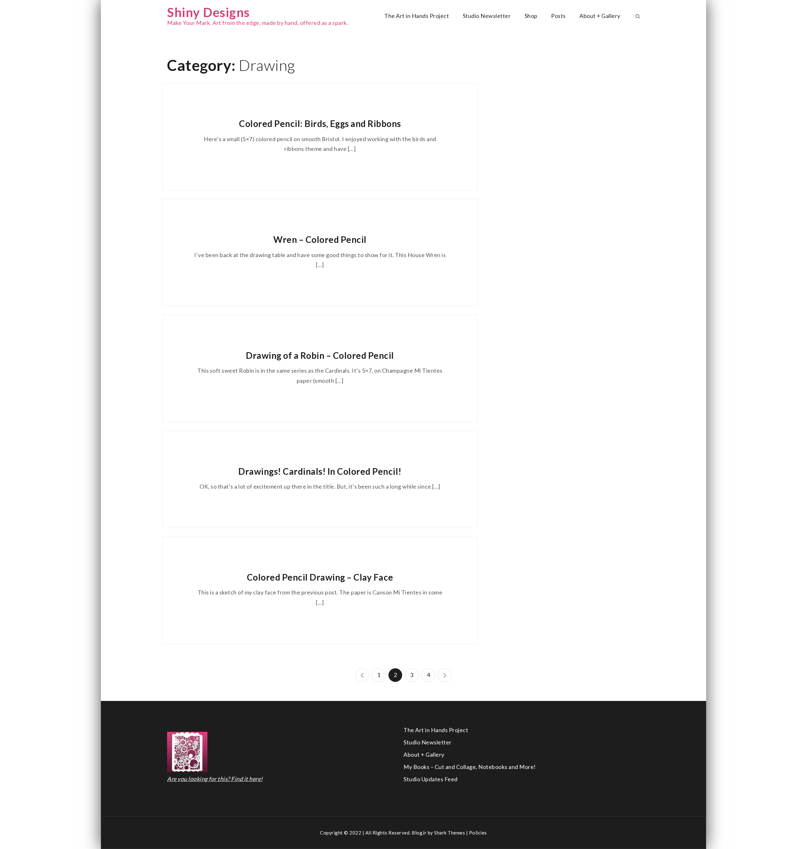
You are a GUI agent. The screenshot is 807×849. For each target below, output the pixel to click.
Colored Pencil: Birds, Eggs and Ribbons (320, 123)
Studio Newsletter (487, 15)
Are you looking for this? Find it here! (215, 778)
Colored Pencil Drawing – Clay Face (320, 577)
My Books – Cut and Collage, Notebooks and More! (470, 766)
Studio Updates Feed (431, 779)
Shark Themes (450, 832)
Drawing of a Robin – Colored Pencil (320, 355)
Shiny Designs (208, 12)
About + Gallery (599, 15)
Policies (478, 832)
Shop (531, 15)
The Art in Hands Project (416, 15)
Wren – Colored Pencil (320, 239)
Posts (558, 15)
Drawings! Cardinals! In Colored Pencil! (320, 471)
